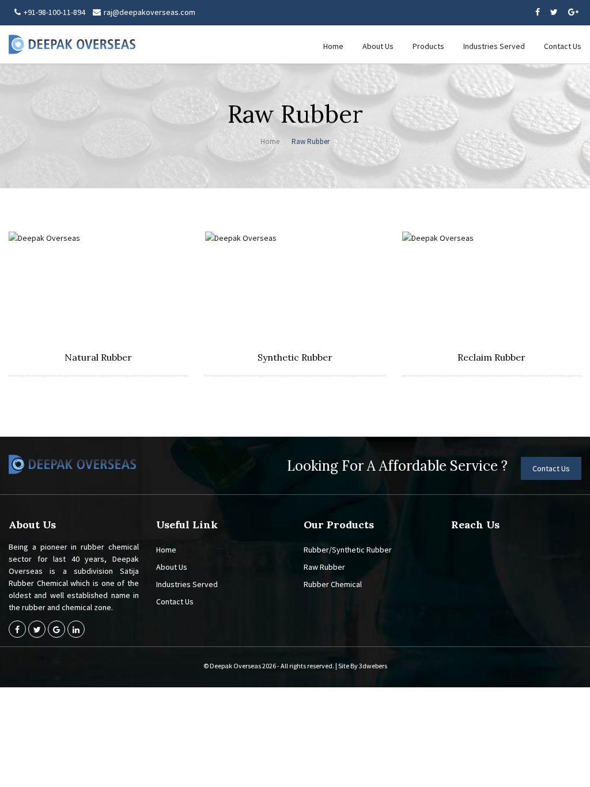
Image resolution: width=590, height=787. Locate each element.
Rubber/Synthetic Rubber (348, 549)
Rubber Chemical (333, 584)
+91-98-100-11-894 (54, 12)
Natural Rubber (98, 357)
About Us (378, 46)
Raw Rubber (324, 567)
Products (428, 46)
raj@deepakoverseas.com (149, 12)
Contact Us (562, 46)
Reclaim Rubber (491, 357)
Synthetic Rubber (295, 357)
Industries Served (494, 46)
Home (333, 46)
